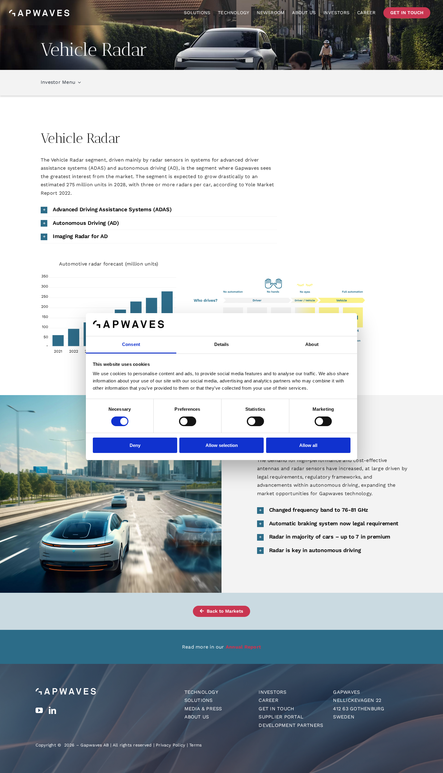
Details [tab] (221, 344)
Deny (135, 445)
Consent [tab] (131, 344)
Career (268, 700)
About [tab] (312, 344)
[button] (159, 209)
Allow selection (222, 445)
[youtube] (39, 710)
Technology (201, 692)
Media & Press (203, 709)
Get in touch (276, 709)
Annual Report (243, 647)
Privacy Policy (170, 745)
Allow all (308, 445)
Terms (195, 745)
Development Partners (291, 725)
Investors (272, 692)
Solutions (198, 700)
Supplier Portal (281, 717)
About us (196, 717)
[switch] (187, 421)
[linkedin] (52, 710)
